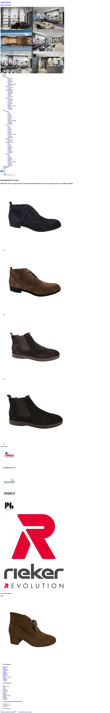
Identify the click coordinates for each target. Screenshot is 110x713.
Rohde (9, 88)
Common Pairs (6, 686)
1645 (4, 379)
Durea (9, 113)
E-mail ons (5, 706)
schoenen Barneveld (6, 5)
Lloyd (9, 117)
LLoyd (9, 79)
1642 (4, 249)
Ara (9, 112)
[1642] (35, 248)
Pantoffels (8, 86)
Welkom (4, 74)
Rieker (9, 82)
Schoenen (8, 97)
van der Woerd (5, 2)
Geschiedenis (5, 167)
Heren (4, 76)
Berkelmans (10, 78)
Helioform (10, 116)
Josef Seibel (10, 87)
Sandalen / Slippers (9, 89)
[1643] (35, 313)
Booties (7, 77)
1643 (4, 314)
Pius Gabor (10, 81)
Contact (4, 168)
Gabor (9, 114)
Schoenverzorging (6, 166)
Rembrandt (10, 93)
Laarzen (7, 125)
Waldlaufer (10, 85)
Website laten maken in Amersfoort (16, 711)
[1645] (35, 378)
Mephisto (10, 80)
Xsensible (10, 109)
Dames (4, 110)
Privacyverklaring (6, 708)
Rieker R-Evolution (12, 84)
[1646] (35, 442)
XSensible (10, 124)
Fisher (4, 667)
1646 (4, 444)
